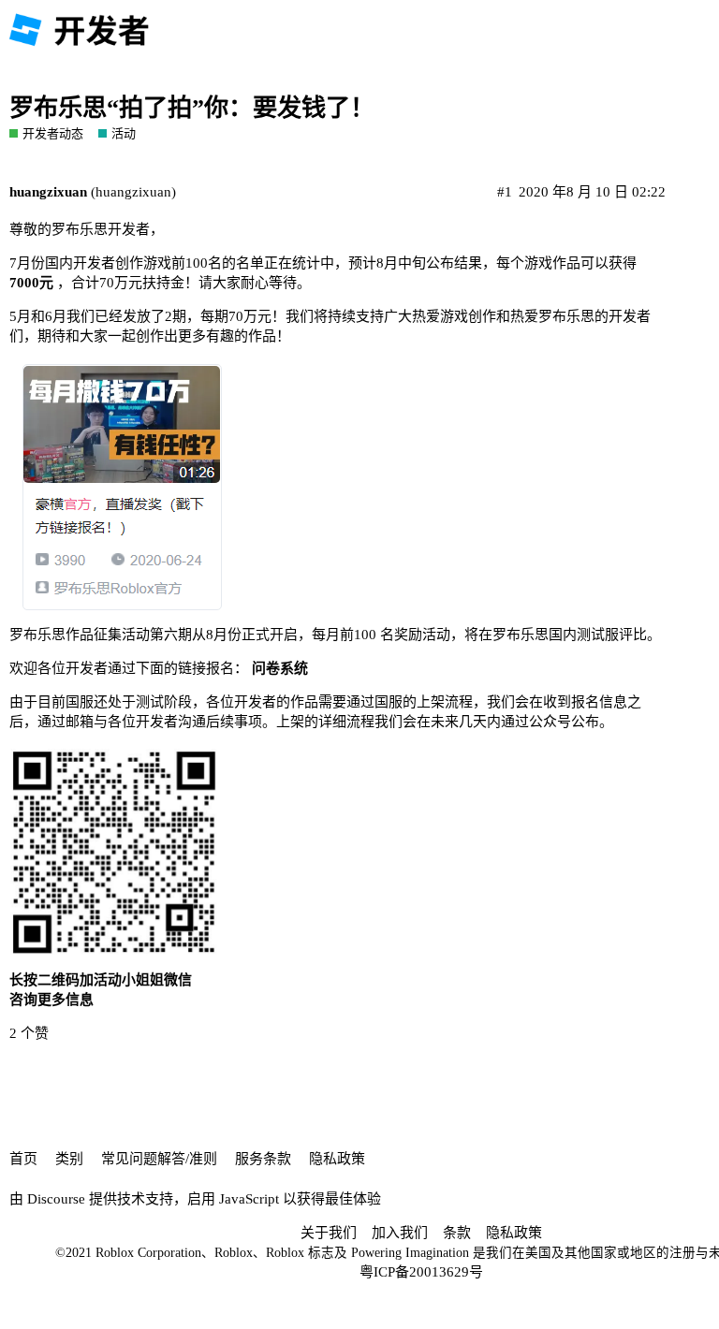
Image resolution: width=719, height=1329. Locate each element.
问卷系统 (280, 668)
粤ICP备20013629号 (421, 1271)
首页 (23, 1158)
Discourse (56, 1198)
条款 (457, 1232)
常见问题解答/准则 (159, 1158)
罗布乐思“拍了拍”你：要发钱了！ (191, 108)
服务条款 (263, 1158)
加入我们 (400, 1232)
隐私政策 (337, 1158)
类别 (69, 1158)
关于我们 (329, 1232)
